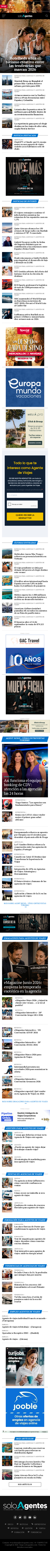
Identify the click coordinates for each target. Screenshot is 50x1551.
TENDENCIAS (36, 1532)
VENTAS (42, 1528)
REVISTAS (14, 1528)
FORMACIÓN (19, 1532)
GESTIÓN (28, 1528)
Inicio (10, 1524)
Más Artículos (25, 1484)
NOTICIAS (24, 1524)
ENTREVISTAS (40, 1524)
